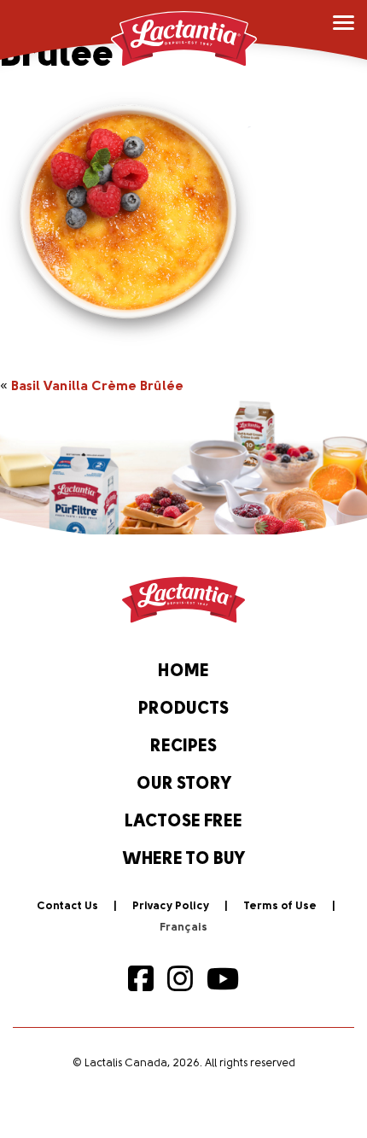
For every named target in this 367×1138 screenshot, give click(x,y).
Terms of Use (280, 906)
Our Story (184, 784)
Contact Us (67, 906)
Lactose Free (183, 822)
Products (183, 709)
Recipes (183, 747)
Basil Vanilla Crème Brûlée (97, 387)
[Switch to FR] (183, 928)
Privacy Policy (170, 906)
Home (183, 671)
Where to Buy (184, 859)
